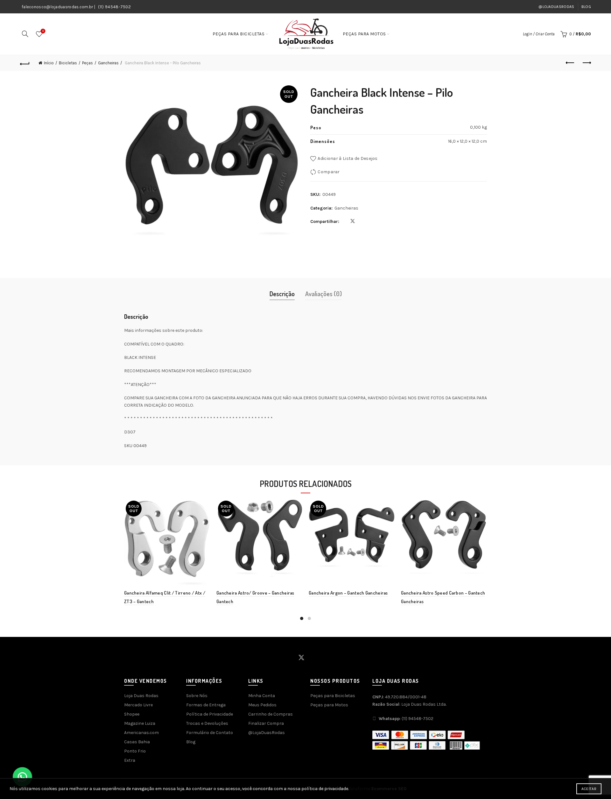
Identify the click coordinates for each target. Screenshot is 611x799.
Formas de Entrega (206, 705)
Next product (586, 63)
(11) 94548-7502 (114, 6)
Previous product (570, 63)
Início (49, 63)
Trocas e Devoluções (207, 723)
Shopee (131, 714)
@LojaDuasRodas (556, 6)
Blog (586, 6)
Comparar (329, 172)
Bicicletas (68, 63)
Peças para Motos (364, 34)
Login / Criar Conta (539, 34)
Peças (87, 63)
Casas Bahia (137, 742)
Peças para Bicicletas (239, 34)
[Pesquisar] (25, 34)
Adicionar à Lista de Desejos (347, 158)
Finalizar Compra (266, 723)
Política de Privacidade (209, 714)
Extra (129, 760)
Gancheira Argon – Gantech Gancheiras (348, 593)
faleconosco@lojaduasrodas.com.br (57, 6)
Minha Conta (261, 695)
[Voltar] (25, 63)
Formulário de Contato (209, 732)
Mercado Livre (138, 705)
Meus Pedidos (262, 705)
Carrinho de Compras (270, 714)
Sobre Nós (196, 695)
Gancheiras (108, 63)
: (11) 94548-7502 (406, 718)
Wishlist (43, 31)
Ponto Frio (135, 751)
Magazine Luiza (139, 723)
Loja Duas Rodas (141, 695)
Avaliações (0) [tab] (323, 293)
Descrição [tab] (282, 293)
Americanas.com (141, 732)
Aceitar (588, 789)
